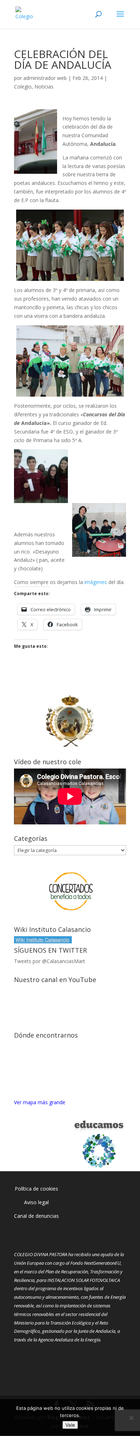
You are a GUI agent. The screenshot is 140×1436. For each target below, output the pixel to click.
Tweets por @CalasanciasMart (49, 961)
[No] (131, 1417)
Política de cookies (36, 1188)
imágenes (95, 582)
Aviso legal (36, 1202)
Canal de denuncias (36, 1215)
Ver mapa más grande (39, 1102)
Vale (70, 1425)
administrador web (45, 78)
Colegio (23, 86)
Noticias (43, 86)
